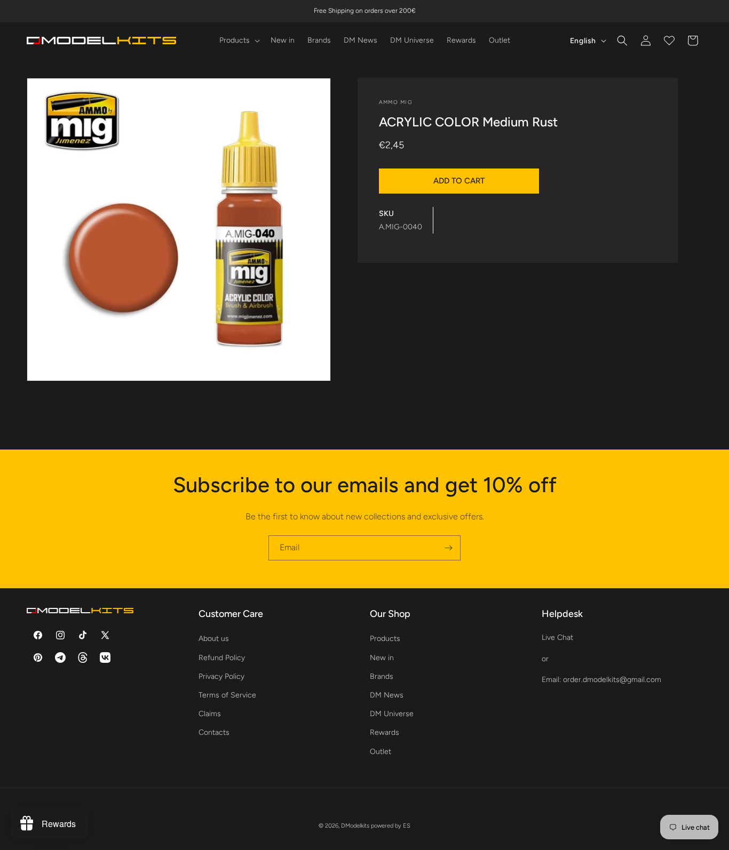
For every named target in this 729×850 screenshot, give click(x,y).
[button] (238, 40)
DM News (386, 695)
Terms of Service (227, 695)
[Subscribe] (448, 547)
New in (382, 657)
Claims (210, 713)
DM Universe (392, 713)
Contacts (214, 732)
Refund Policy (222, 657)
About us (214, 638)
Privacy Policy (221, 676)
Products (385, 638)
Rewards (384, 732)
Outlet (380, 751)
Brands (381, 676)
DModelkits (355, 825)
